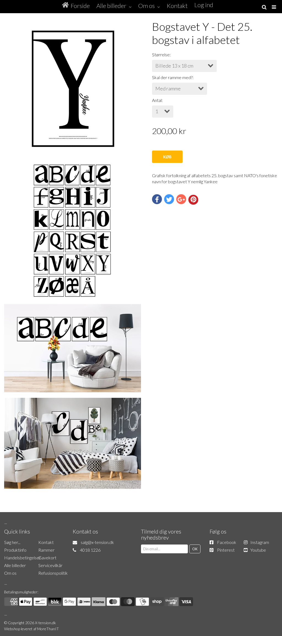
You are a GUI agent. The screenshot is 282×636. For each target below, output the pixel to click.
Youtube (258, 549)
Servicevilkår (50, 565)
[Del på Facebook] (157, 199)
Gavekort (47, 557)
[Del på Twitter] (169, 199)
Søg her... (12, 542)
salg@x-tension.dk (97, 542)
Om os (10, 573)
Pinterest (226, 549)
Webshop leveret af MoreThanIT (31, 628)
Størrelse (161, 54)
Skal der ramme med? (172, 77)
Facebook (226, 542)
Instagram (259, 542)
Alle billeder (15, 565)
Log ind (203, 5)
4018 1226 (90, 549)
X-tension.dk (45, 622)
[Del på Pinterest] (193, 200)
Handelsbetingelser (22, 557)
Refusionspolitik (53, 573)
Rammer (46, 549)
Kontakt (46, 542)
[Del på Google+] (181, 199)
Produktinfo (15, 549)
